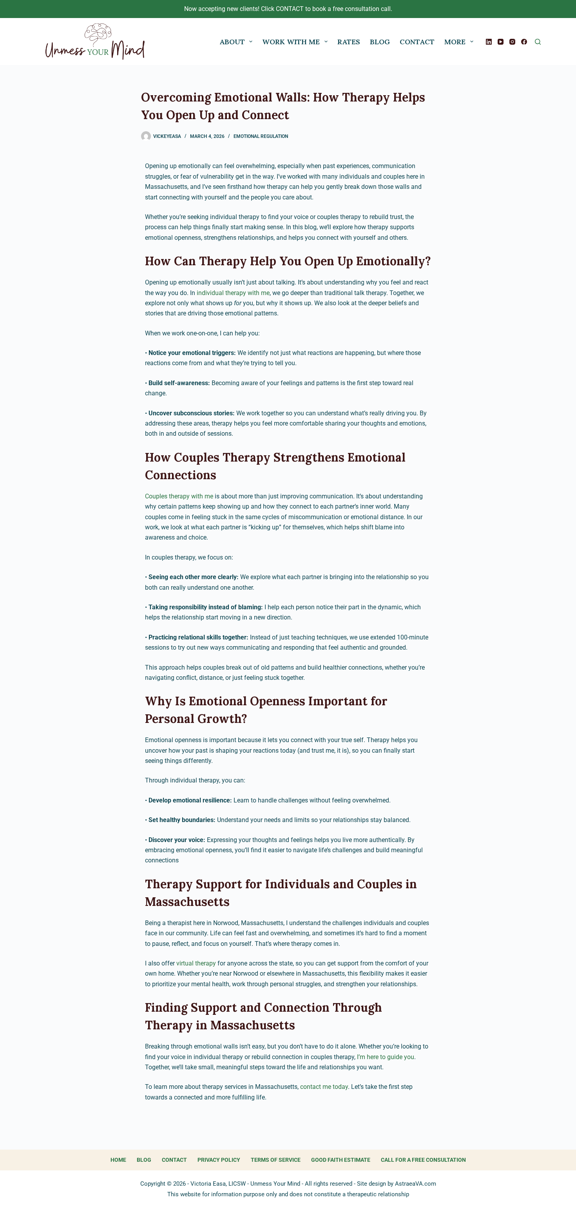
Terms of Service (276, 1160)
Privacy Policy (218, 1160)
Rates (348, 41)
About (232, 41)
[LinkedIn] (489, 42)
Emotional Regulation (261, 136)
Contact (417, 41)
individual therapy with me (233, 293)
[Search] (538, 42)
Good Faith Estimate (340, 1160)
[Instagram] (512, 42)
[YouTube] (501, 42)
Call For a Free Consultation (423, 1160)
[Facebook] (524, 42)
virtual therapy (196, 963)
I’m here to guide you (385, 1057)
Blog (380, 41)
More (455, 41)
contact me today (324, 1086)
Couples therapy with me (179, 496)
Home (118, 1160)
